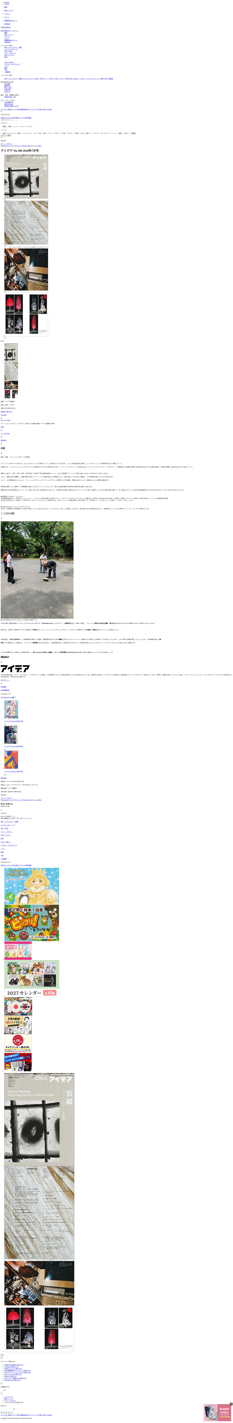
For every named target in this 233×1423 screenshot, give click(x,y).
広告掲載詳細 (8, 102)
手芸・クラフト (9, 55)
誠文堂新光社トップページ (9, 30)
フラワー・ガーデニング (12, 64)
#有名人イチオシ (6, 118)
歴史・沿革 (8, 88)
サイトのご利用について (9, 109)
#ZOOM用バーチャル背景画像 (21, 118)
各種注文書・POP (10, 97)
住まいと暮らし (9, 62)
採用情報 (7, 90)
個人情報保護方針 (23, 109)
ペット (6, 66)
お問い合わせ (42, 109)
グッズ (6, 38)
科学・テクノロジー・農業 (13, 47)
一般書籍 (7, 72)
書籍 (5, 32)
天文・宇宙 (8, 51)
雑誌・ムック (8, 34)
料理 (5, 57)
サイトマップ (33, 109)
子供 (5, 70)
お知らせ (7, 91)
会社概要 (7, 84)
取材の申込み (8, 104)
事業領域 (7, 86)
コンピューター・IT (10, 49)
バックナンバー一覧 (7, 697)
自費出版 (7, 42)
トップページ (8, 1397)
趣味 (5, 68)
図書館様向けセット (10, 40)
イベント (7, 36)
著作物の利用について (11, 106)
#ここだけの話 (5, 420)
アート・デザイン (10, 53)
